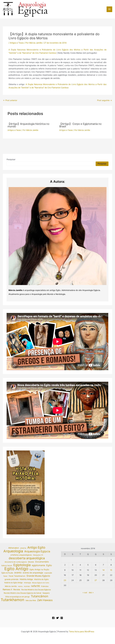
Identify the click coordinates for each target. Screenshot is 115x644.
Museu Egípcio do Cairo (40, 583)
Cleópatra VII (38, 555)
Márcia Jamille (11, 586)
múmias (27, 586)
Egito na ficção (7, 573)
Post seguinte (104, 100)
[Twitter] (57, 618)
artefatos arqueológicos (21, 555)
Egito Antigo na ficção (39, 569)
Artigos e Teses (17, 43)
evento (17, 572)
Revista (16, 589)
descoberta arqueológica (27, 558)
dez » (91, 592)
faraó (5, 576)
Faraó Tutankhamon (17, 576)
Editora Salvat (6, 566)
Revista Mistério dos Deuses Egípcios (36, 590)
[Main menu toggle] (109, 9)
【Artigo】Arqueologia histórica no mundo (28, 125)
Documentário (42, 562)
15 (111, 570)
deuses (31, 562)
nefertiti (35, 585)
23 (65, 580)
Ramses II (7, 589)
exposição (48, 573)
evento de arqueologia (33, 573)
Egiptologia (22, 565)
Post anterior (10, 100)
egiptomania (38, 565)
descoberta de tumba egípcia (16, 562)
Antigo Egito (36, 547)
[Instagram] (61, 618)
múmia (20, 586)
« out (85, 592)
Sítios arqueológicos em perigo (17, 597)
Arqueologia (13, 551)
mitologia (27, 583)
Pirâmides (45, 586)
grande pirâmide (11, 579)
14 (103, 570)
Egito (49, 565)
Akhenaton (13, 548)
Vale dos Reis (30, 600)
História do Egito (41, 579)
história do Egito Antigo (13, 583)
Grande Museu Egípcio (38, 576)
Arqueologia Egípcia (37, 551)
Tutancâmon (39, 596)
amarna (23, 548)
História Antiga (26, 579)
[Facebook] (53, 618)
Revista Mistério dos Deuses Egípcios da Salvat (22, 593)
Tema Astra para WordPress (81, 631)
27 (96, 580)
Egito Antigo (16, 568)
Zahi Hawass (45, 600)
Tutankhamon (12, 599)
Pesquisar (11, 159)
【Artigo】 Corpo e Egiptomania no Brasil (80, 125)
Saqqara (46, 593)
